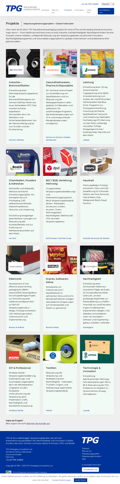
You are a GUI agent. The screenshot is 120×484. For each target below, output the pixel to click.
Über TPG (89, 11)
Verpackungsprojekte (90, 454)
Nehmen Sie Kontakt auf (38, 423)
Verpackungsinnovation (91, 456)
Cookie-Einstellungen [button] (61, 480)
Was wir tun (55, 11)
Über (84, 459)
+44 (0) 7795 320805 (90, 4)
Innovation (79, 10)
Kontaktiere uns (104, 11)
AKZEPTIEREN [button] (80, 480)
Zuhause (45, 10)
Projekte (68, 10)
